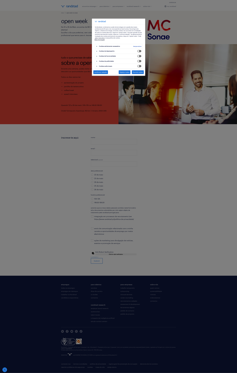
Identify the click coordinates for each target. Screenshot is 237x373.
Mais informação (99, 39)
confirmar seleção (100, 72)
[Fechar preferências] (4, 369)
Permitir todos (138, 72)
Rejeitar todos (124, 72)
